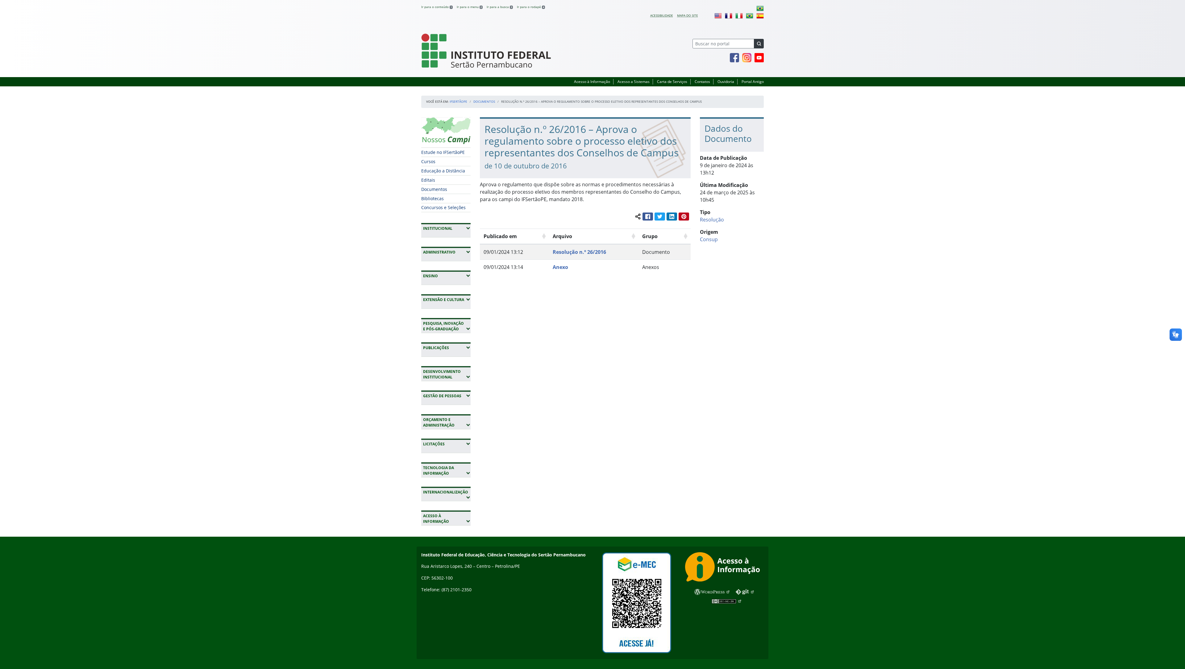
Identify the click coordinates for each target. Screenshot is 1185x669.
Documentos (484, 101)
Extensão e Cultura (447, 299)
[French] (728, 15)
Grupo (650, 236)
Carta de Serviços (672, 81)
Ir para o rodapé (530, 7)
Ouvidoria (725, 81)
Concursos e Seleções (443, 207)
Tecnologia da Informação (447, 470)
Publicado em (500, 236)
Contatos (702, 81)
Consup (709, 239)
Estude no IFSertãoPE (443, 152)
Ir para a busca (499, 7)
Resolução (712, 219)
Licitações (447, 444)
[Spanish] (760, 15)
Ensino (447, 276)
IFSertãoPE (458, 101)
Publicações (447, 347)
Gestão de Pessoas (447, 396)
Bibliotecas (432, 198)
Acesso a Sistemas (633, 81)
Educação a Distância (443, 171)
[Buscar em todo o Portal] (759, 43)
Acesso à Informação (592, 81)
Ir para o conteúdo (436, 7)
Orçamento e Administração (447, 422)
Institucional (447, 228)
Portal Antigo (753, 81)
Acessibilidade (661, 15)
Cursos (428, 161)
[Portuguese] (760, 8)
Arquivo (562, 236)
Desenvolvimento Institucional (447, 374)
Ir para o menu (469, 7)
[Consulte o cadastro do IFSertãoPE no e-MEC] (636, 602)
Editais (428, 180)
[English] (718, 15)
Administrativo (447, 252)
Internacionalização (445, 494)
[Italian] (739, 15)
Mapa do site (687, 15)
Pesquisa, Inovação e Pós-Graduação (447, 326)
